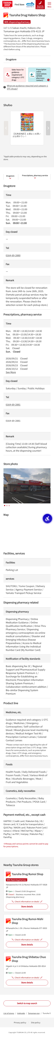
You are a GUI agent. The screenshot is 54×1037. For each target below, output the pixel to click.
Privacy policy (20, 1022)
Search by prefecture (40, 7)
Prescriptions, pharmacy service (35, 175)
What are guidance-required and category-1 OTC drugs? (27, 87)
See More (11, 372)
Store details (27, 906)
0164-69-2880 (13, 255)
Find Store (19, 4)
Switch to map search (27, 1003)
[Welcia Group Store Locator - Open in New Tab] (30, 3)
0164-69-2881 (13, 404)
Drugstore (10, 176)
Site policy (35, 1022)
